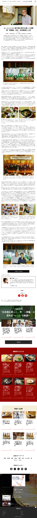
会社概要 (3, 514)
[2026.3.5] (18, 436)
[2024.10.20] (6, 323)
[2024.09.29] (30, 323)
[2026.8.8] (30, 415)
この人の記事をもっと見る (13, 285)
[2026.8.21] (30, 358)
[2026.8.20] (6, 381)
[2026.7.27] (6, 436)
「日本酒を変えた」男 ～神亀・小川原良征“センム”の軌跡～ (20, 33)
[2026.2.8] (30, 436)
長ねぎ (15, 458)
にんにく (16, 460)
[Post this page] (19, 295)
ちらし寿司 (27, 458)
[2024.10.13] (18, 323)
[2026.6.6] (18, 415)
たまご (20, 460)
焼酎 (5, 458)
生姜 (23, 458)
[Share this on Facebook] (22, 295)
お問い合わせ (22, 514)
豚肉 (12, 458)
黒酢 (19, 458)
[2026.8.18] (18, 381)
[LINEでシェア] (26, 295)
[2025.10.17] (30, 381)
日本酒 (22, 290)
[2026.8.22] (18, 358)
